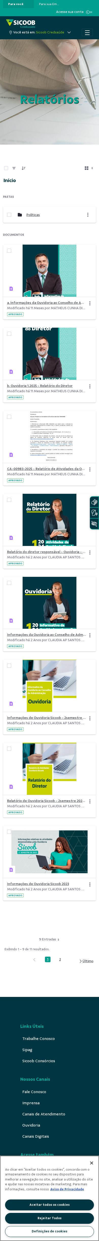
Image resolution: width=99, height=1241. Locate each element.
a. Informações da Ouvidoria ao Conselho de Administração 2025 (46, 303)
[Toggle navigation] (87, 32)
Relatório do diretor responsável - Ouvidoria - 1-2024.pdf (46, 552)
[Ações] (90, 303)
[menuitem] (15, 4)
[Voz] (94, 513)
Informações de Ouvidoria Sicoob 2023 (38, 884)
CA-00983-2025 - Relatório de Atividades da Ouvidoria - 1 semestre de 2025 (46, 469)
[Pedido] (23, 168)
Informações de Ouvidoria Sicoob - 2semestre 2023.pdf (46, 718)
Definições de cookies (49, 1231)
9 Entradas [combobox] (47, 939)
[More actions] (88, 215)
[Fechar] (91, 1163)
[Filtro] (14, 168)
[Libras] (94, 502)
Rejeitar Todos (49, 1218)
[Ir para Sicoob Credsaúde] (20, 24)
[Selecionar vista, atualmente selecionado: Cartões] (89, 168)
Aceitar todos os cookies (49, 1205)
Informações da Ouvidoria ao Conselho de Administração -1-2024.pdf (46, 635)
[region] (49, 1198)
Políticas (33, 215)
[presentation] (18, 4)
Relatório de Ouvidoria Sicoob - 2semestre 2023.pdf (46, 801)
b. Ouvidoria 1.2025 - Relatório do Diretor (40, 386)
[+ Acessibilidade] (94, 524)
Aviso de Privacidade (67, 1189)
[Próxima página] (86, 961)
